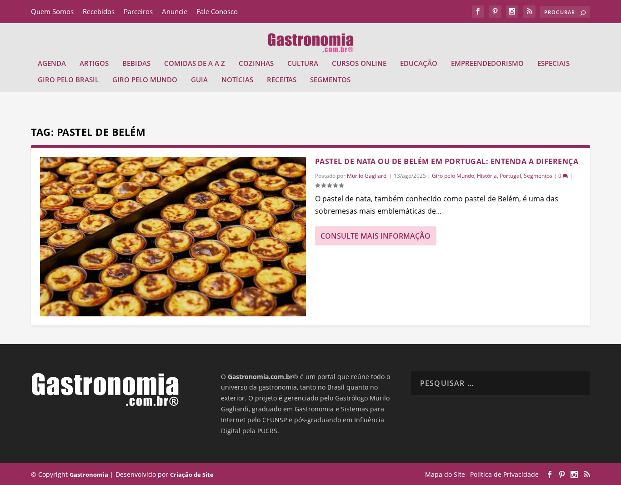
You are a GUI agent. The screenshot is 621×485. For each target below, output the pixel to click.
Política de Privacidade (504, 474)
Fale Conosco (217, 11)
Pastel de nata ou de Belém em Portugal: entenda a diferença (447, 161)
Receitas (281, 80)
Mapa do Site (445, 474)
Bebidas (136, 64)
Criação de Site (192, 474)
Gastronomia (89, 474)
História (487, 176)
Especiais (553, 64)
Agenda (52, 64)
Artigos (94, 64)
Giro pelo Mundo (144, 80)
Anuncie (174, 11)
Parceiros (138, 11)
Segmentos (330, 80)
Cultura (302, 64)
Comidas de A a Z (194, 64)
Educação (418, 64)
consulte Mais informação (376, 236)
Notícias (237, 80)
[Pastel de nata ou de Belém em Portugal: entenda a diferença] (173, 236)
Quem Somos (52, 11)
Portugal (510, 176)
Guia (199, 80)
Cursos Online (359, 64)
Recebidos (99, 11)
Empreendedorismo (487, 64)
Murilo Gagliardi (367, 176)
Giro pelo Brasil (68, 80)
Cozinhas (256, 64)
